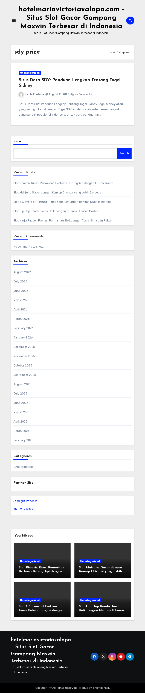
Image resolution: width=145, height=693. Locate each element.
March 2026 (21, 319)
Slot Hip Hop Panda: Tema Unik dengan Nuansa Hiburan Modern (56, 211)
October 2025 (22, 365)
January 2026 (23, 337)
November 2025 (24, 356)
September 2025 (24, 375)
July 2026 (20, 281)
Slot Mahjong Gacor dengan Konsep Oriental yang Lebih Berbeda (57, 192)
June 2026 (20, 290)
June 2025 (20, 403)
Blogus (83, 687)
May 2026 (20, 300)
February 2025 (23, 440)
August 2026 (22, 272)
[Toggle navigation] (13, 20)
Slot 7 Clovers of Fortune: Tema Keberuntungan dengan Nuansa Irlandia (62, 202)
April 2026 (20, 309)
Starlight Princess (25, 501)
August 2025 (22, 384)
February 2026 (23, 328)
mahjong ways (23, 508)
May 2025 (20, 412)
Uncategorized (30, 72)
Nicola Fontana (34, 94)
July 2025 (20, 393)
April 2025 (20, 421)
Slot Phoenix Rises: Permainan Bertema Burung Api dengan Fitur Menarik (63, 183)
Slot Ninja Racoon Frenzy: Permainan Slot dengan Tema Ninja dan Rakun (62, 220)
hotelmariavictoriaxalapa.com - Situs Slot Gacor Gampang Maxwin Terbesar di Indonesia (71, 18)
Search (19, 141)
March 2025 (21, 431)
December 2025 (24, 347)
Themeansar (101, 687)
